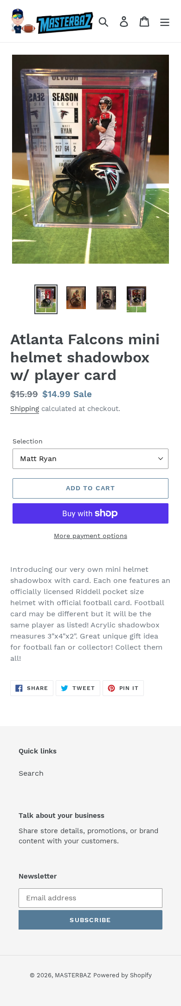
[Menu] (165, 21)
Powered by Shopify (122, 975)
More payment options (90, 535)
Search (31, 773)
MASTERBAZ (73, 975)
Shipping (24, 409)
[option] (46, 299)
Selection (28, 441)
